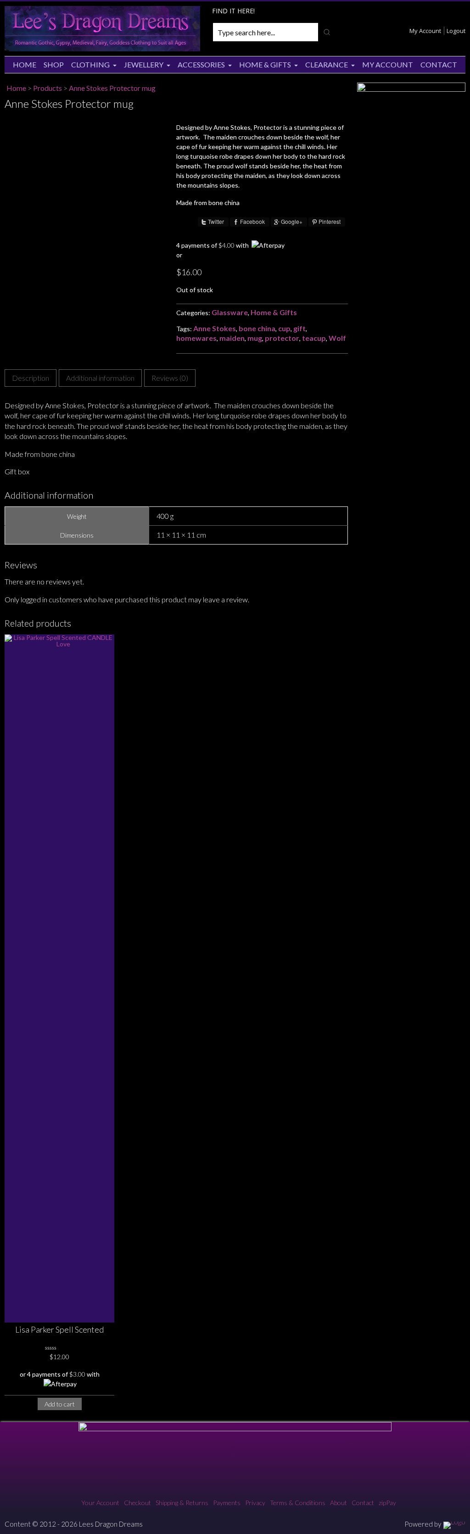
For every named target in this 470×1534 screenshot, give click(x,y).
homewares (196, 337)
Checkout (137, 1502)
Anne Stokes (214, 328)
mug (254, 337)
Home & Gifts (265, 64)
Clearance (326, 64)
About (338, 1502)
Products (47, 87)
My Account (425, 31)
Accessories (201, 64)
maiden (232, 337)
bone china (257, 328)
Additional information (100, 377)
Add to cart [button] (60, 1404)
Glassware (230, 312)
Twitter (216, 221)
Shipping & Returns (182, 1502)
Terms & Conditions (297, 1502)
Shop (54, 64)
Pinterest (330, 221)
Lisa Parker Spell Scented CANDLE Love (59, 1330)
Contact (438, 64)
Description (30, 377)
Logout (456, 31)
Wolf (337, 337)
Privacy (255, 1502)
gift (299, 328)
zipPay (387, 1502)
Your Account (100, 1502)
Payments (227, 1502)
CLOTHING (90, 64)
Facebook (252, 221)
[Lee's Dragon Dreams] (102, 49)
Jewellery (143, 64)
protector (282, 337)
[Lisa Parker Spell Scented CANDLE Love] (59, 978)
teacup (314, 337)
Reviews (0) (169, 377)
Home (24, 64)
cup (284, 328)
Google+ (291, 221)
